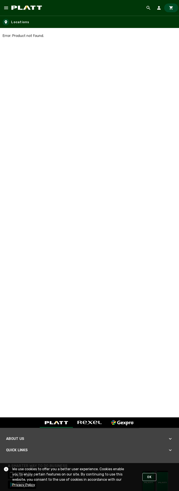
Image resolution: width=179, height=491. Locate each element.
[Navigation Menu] (6, 8)
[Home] (27, 8)
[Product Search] (148, 8)
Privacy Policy (23, 485)
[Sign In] (159, 8)
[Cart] (171, 7)
